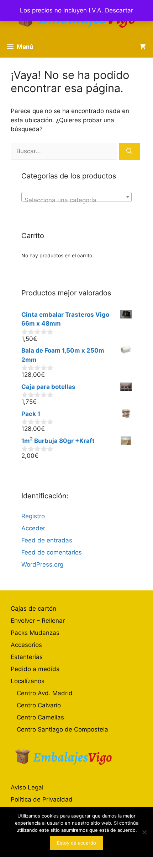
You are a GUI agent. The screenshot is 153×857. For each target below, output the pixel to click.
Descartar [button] (119, 10)
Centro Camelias (40, 717)
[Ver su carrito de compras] (142, 47)
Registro (33, 516)
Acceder (33, 528)
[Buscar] (129, 151)
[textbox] (76, 200)
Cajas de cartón (33, 608)
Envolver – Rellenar (38, 620)
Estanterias (27, 656)
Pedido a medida (35, 669)
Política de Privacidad (42, 799)
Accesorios (26, 644)
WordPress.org (42, 564)
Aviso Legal (27, 787)
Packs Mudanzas (35, 632)
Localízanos (27, 681)
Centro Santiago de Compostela (62, 729)
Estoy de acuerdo (76, 843)
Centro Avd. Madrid (45, 693)
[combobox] (76, 197)
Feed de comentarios (51, 552)
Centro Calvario (39, 705)
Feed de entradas (46, 540)
